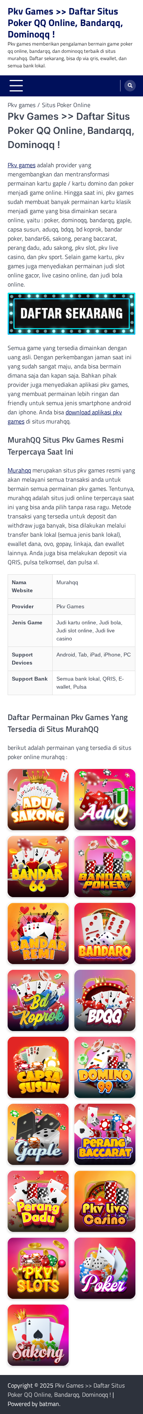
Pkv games (21, 164)
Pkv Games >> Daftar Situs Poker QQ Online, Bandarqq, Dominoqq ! (65, 22)
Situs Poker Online (66, 104)
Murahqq (19, 470)
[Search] (130, 85)
